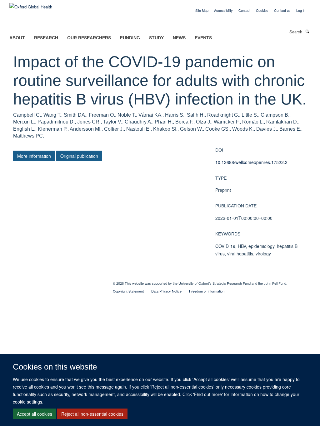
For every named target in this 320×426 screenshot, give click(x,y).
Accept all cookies (34, 414)
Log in (300, 10)
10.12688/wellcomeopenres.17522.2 (251, 162)
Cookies (262, 10)
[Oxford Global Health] (30, 4)
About (17, 37)
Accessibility (223, 10)
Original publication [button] (79, 156)
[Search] (307, 31)
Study (156, 37)
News (179, 37)
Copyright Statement (128, 290)
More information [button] (34, 156)
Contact (244, 10)
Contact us (282, 10)
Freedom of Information (206, 290)
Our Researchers (89, 37)
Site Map (201, 10)
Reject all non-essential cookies (92, 414)
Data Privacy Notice (166, 290)
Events (203, 37)
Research (46, 37)
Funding (130, 37)
